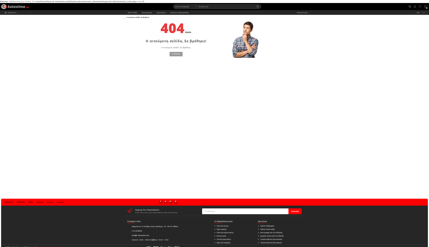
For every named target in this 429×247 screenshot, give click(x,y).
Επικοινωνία (221, 236)
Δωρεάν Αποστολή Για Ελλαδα (272, 236)
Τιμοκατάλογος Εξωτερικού (271, 243)
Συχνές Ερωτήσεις (224, 239)
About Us (9, 202)
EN (424, 12)
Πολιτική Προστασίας (225, 233)
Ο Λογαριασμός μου (415, 6)
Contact (60, 202)
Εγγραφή (295, 211)
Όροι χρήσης (222, 229)
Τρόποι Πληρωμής (267, 226)
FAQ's (30, 202)
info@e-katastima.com (140, 235)
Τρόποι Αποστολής (267, 229)
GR (418, 12)
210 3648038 (410, 6)
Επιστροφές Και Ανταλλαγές (271, 233)
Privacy (50, 202)
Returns (40, 202)
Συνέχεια (176, 54)
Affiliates (21, 202)
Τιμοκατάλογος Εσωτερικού (271, 239)
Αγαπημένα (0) (420, 6)
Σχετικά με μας (223, 226)
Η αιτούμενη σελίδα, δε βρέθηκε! (137, 17)
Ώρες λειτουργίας (224, 243)
